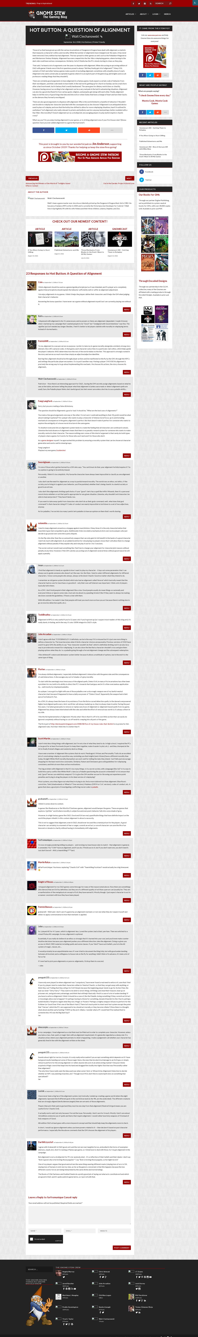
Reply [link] (126, 309)
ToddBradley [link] (44, 614)
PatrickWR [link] (43, 341)
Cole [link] (40, 282)
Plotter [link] (41, 669)
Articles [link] (130, 14)
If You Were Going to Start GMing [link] (152, 136)
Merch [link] (167, 14)
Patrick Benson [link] (45, 907)
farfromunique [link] (55, 1197)
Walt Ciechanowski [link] (85, 36)
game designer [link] (47, 440)
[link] (195, 2)
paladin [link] (95, 787)
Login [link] (155, 14)
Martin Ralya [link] (44, 862)
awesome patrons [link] (154, 35)
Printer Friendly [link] (99, 42)
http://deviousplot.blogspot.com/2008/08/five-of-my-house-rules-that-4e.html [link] (82, 724)
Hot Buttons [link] (86, 42)
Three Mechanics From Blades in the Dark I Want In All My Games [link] (92, 252)
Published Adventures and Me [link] (67, 250)
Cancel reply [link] (70, 1197)
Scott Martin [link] (44, 738)
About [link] (143, 14)
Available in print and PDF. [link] (152, 209)
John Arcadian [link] (44, 634)
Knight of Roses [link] (45, 882)
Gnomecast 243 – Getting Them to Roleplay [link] (118, 251)
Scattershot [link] (61, 450)
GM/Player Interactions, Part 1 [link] (49, 3)
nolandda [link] (42, 523)
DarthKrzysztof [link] (45, 1142)
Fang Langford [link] (45, 401)
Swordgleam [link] (44, 462)
